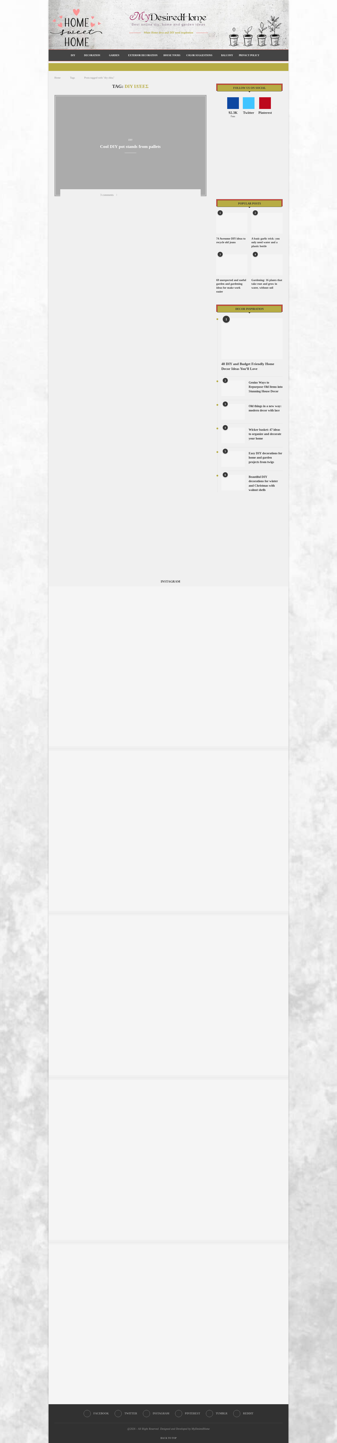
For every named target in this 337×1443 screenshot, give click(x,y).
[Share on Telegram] (152, 195)
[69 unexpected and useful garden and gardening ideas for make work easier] (231, 264)
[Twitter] (160, 40)
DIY (73, 55)
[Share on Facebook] (126, 195)
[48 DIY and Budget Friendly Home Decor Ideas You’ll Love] (252, 338)
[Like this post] (120, 195)
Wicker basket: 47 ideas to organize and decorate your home (265, 434)
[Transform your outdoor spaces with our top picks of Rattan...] (168, 588)
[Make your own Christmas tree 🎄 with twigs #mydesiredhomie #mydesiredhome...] (168, 1081)
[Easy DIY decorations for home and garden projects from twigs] (233, 459)
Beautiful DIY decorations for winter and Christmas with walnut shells (263, 483)
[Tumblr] (177, 40)
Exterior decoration (143, 55)
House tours (171, 55)
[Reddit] (182, 40)
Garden (114, 55)
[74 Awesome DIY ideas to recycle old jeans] (231, 223)
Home (57, 77)
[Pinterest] (171, 40)
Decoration (92, 55)
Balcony (227, 55)
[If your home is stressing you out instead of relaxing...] (168, 917)
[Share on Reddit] (147, 195)
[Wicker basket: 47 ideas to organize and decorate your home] (233, 435)
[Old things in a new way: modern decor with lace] (233, 412)
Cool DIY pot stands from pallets (130, 146)
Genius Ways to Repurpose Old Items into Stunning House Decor (266, 387)
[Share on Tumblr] (142, 195)
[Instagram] (166, 40)
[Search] (264, 55)
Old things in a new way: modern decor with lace (265, 408)
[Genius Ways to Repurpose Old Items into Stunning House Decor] (233, 388)
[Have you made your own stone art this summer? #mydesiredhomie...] (168, 752)
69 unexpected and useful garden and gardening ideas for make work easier (231, 286)
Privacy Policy (249, 55)
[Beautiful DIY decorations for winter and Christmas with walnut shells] (233, 482)
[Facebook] (155, 40)
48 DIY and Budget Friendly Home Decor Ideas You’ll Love (247, 366)
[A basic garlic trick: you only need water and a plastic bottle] (267, 223)
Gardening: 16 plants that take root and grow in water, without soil (266, 284)
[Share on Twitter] (131, 195)
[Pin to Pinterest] (136, 195)
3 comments (107, 195)
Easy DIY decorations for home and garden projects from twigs (265, 458)
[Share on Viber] (157, 195)
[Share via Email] (162, 195)
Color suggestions (199, 55)
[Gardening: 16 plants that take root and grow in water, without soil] (267, 264)
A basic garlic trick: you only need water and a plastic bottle (265, 242)
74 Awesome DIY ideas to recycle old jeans (231, 240)
